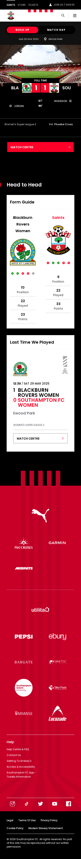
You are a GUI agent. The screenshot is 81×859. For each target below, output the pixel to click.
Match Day (56, 30)
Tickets (33, 5)
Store (22, 5)
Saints (11, 5)
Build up (22, 30)
